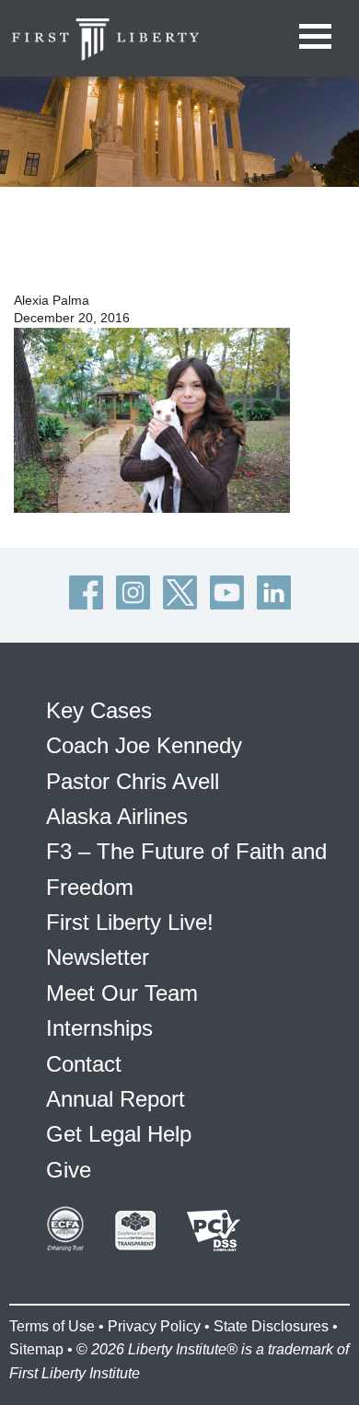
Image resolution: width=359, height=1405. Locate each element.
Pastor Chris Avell (132, 781)
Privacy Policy (154, 1326)
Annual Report (115, 1098)
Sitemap (36, 1349)
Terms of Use (52, 1326)
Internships (99, 1028)
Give (68, 1169)
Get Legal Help (118, 1133)
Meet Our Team (122, 993)
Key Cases (99, 710)
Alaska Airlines (117, 816)
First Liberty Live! (130, 922)
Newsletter (97, 957)
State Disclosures (271, 1326)
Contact (84, 1063)
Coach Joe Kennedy (144, 745)
